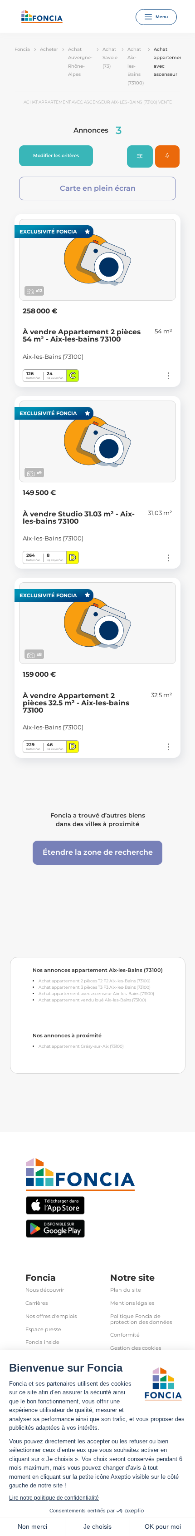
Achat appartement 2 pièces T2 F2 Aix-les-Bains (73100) (95, 980)
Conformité (125, 1335)
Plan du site (125, 1290)
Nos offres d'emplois (51, 1316)
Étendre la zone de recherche (98, 852)
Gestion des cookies (135, 1348)
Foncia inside (42, 1342)
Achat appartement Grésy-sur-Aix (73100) (81, 1046)
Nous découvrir (44, 1290)
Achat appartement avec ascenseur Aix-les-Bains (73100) (96, 993)
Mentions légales (132, 1303)
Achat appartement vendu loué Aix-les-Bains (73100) (92, 999)
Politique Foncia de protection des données (141, 1319)
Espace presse (43, 1330)
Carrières (36, 1303)
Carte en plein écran (98, 188)
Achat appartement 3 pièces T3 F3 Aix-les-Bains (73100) (95, 987)
